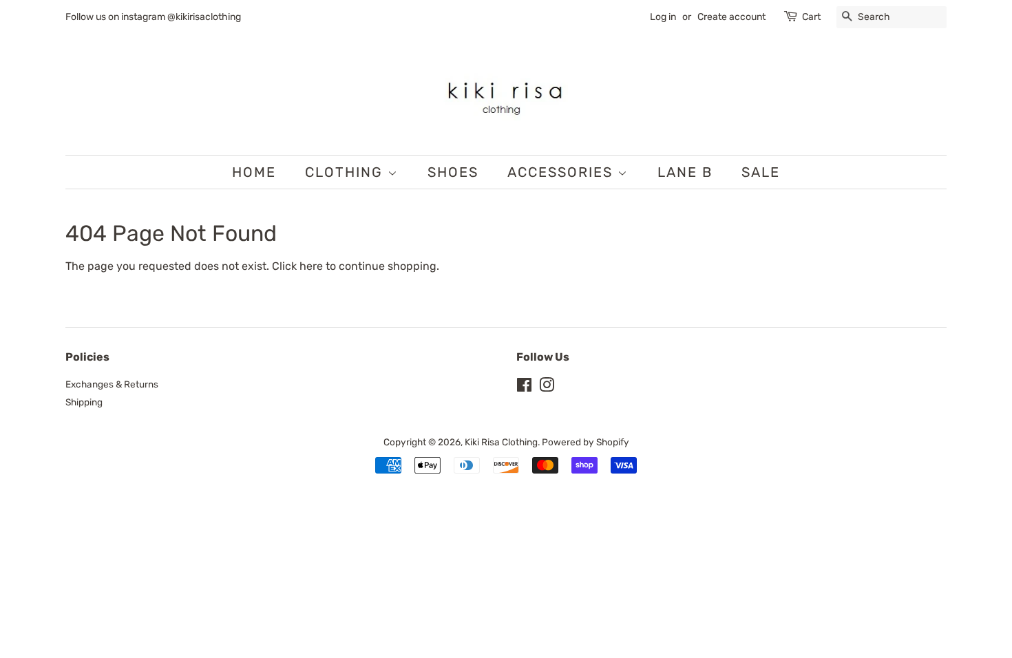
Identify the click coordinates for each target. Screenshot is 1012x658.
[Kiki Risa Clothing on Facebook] (524, 387)
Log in (663, 17)
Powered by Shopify (585, 441)
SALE (760, 172)
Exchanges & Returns (111, 384)
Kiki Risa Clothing (501, 441)
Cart (811, 17)
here (311, 266)
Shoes (453, 172)
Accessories (562, 172)
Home (254, 172)
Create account (731, 17)
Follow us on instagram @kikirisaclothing (153, 17)
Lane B (685, 172)
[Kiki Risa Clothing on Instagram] (546, 387)
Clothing (346, 172)
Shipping (84, 401)
